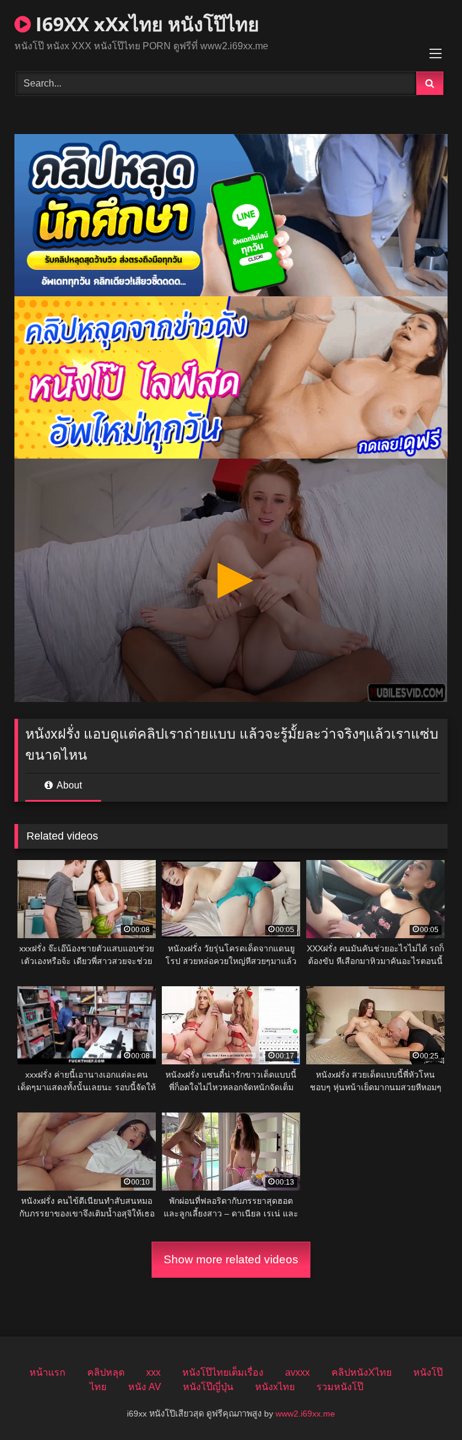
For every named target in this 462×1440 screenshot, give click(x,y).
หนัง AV (144, 1387)
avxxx (297, 1372)
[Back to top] (424, 1404)
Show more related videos (231, 1259)
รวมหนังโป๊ (339, 1387)
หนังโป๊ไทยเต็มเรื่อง (222, 1372)
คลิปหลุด (106, 1372)
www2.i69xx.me (305, 1413)
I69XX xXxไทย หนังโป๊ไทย (145, 24)
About (68, 785)
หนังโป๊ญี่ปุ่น (208, 1387)
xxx (153, 1372)
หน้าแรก (47, 1372)
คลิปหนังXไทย (361, 1372)
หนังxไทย (275, 1387)
